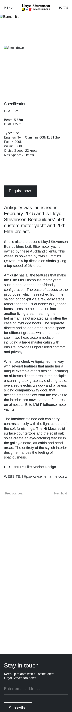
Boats (63, 7)
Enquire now (20, 191)
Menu (8, 7)
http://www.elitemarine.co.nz (44, 476)
